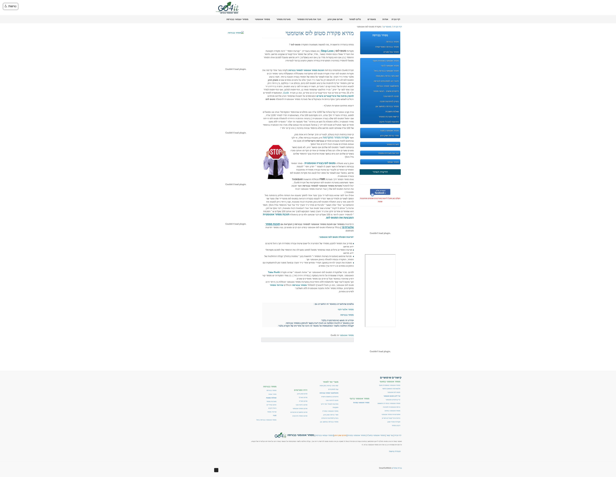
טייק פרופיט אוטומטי (393, 400)
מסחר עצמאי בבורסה (324, 435)
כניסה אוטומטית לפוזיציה (391, 407)
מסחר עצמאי (272, 394)
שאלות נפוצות (271, 398)
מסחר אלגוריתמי (346, 309)
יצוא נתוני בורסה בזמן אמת (329, 385)
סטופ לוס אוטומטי (393, 392)
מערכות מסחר (271, 401)
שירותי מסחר (271, 412)
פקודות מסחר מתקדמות (335, 137)
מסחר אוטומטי (347, 335)
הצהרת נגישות (395, 451)
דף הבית (398, 26)
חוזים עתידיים (271, 405)
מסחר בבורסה (271, 390)
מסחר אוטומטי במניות (356, 435)
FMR (274, 415)
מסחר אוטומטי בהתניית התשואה (388, 403)
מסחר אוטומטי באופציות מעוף (389, 385)
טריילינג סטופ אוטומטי (392, 396)
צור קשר (389, 435)
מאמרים (387, 26)
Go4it (286, 92)
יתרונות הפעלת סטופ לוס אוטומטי (336, 237)
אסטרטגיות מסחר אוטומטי (390, 414)
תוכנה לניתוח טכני (332, 400)
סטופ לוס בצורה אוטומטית (319, 163)
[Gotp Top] (216, 470)
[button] (10, 6)
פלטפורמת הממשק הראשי (391, 389)
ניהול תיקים (272, 408)
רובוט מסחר (396, 425)
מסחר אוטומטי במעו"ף (376, 435)
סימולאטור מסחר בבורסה (329, 393)
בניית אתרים (397, 468)
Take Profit (274, 272)
